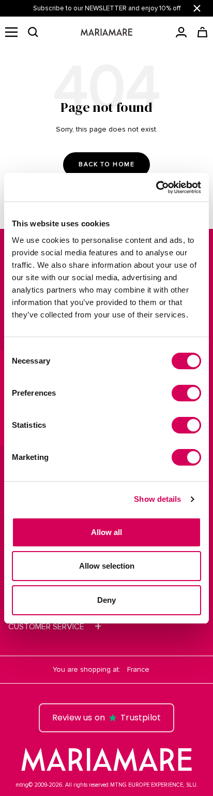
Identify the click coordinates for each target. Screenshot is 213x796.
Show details (157, 499)
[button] (33, 32)
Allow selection (106, 565)
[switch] (186, 393)
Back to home (106, 164)
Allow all (106, 532)
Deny (106, 600)
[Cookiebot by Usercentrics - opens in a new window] (156, 187)
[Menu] (11, 32)
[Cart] (202, 32)
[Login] (181, 32)
